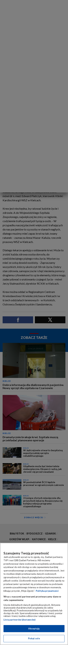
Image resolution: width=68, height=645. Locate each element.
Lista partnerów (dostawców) (19, 619)
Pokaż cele (34, 638)
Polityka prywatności (47, 590)
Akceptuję (34, 628)
